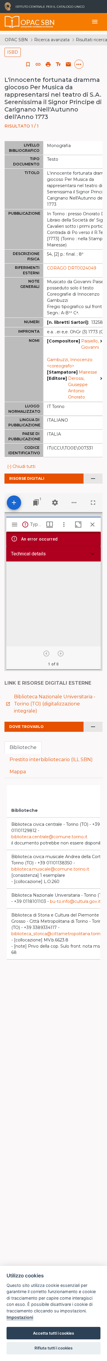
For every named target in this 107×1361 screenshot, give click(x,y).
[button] (38, 64)
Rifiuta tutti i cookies (53, 1348)
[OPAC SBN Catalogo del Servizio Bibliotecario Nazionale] (12, 21)
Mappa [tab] (18, 771)
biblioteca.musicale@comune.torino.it (50, 869)
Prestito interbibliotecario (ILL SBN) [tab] (51, 759)
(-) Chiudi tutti (21, 466)
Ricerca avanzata (52, 39)
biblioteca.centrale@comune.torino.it (49, 836)
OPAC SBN (16, 39)
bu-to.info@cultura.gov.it (75, 901)
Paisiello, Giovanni (90, 344)
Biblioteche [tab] (23, 747)
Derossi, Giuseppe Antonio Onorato (78, 388)
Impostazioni (20, 1317)
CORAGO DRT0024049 (71, 268)
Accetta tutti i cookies (53, 1333)
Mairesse (88, 372)
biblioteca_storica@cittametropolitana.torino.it (59, 933)
